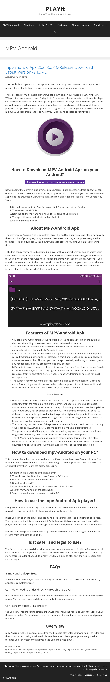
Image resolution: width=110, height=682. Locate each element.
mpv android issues (17, 649)
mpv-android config (58, 649)
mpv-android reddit (76, 649)
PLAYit (55, 9)
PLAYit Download (11, 25)
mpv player (43, 649)
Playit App (62, 25)
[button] (55, 33)
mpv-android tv (21, 652)
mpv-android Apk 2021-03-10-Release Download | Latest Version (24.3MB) (50, 69)
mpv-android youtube (38, 652)
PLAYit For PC (45, 25)
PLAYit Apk (29, 25)
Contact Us (102, 674)
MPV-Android (14, 646)
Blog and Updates (80, 25)
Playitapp (92, 666)
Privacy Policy (76, 674)
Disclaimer (89, 674)
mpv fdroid (32, 649)
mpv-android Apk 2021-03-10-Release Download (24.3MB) (56, 182)
